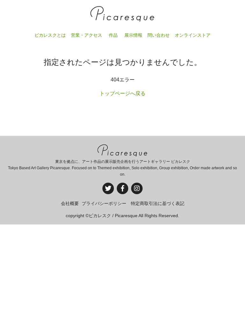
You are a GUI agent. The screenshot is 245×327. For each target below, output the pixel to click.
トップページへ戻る (122, 93)
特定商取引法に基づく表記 (157, 203)
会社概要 (70, 203)
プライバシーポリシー (104, 203)
